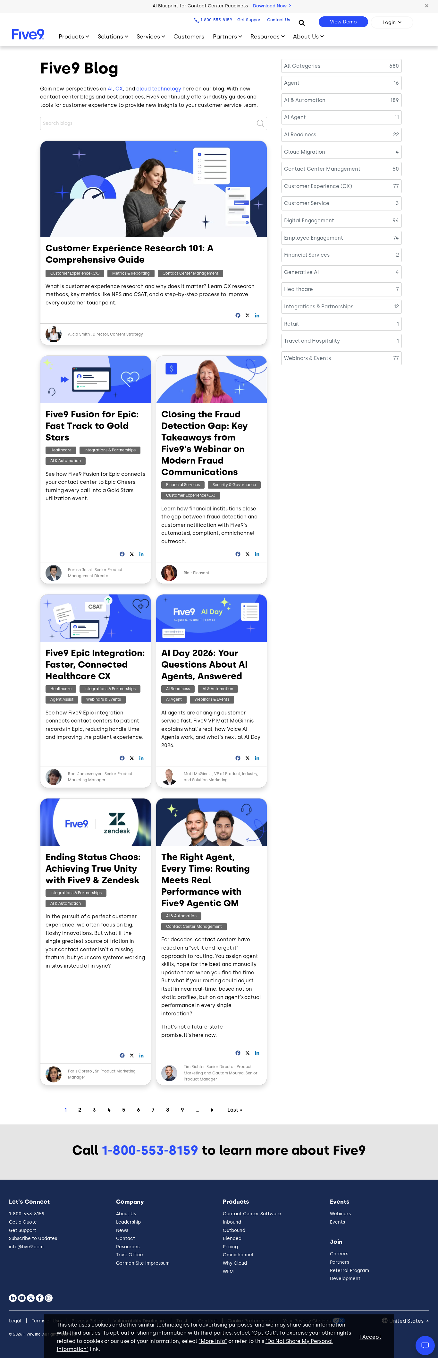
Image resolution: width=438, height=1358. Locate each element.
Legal (15, 1321)
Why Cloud (235, 1263)
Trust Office (129, 1255)
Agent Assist (61, 699)
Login (389, 22)
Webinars (340, 1214)
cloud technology (158, 89)
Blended (232, 1238)
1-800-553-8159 (216, 19)
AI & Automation (65, 460)
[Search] (301, 22)
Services (148, 36)
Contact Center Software (252, 1214)
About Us (306, 36)
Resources (265, 36)
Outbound (234, 1230)
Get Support (249, 19)
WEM (228, 1271)
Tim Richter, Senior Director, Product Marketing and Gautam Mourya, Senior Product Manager (220, 1072)
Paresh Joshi (80, 570)
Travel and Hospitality (312, 341)
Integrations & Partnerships (110, 450)
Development (345, 1278)
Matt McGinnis (198, 774)
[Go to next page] (213, 1110)
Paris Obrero (80, 1071)
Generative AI (301, 272)
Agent (291, 83)
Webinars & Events (103, 699)
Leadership (128, 1222)
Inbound (232, 1222)
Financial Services (183, 485)
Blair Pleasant (196, 573)
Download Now (270, 6)
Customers (188, 36)
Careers (339, 1254)
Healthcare (61, 450)
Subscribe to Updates (33, 1238)
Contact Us (278, 19)
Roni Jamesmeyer (85, 774)
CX (119, 89)
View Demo (343, 22)
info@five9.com (26, 1247)
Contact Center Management (190, 273)
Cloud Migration (304, 152)
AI (110, 89)
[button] (426, 6)
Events (337, 1222)
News (122, 1230)
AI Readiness (178, 689)
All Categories (302, 66)
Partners (225, 36)
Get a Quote (23, 1222)
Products (71, 36)
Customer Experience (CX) (74, 273)
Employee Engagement (313, 238)
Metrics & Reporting (131, 273)
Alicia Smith (79, 334)
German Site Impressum (143, 1263)
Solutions (110, 36)
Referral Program (349, 1270)
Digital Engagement (309, 221)
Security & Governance (234, 485)
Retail (291, 324)
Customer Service (306, 203)
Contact (125, 1238)
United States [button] (407, 1321)
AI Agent (174, 699)
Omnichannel (238, 1255)
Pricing (230, 1247)
